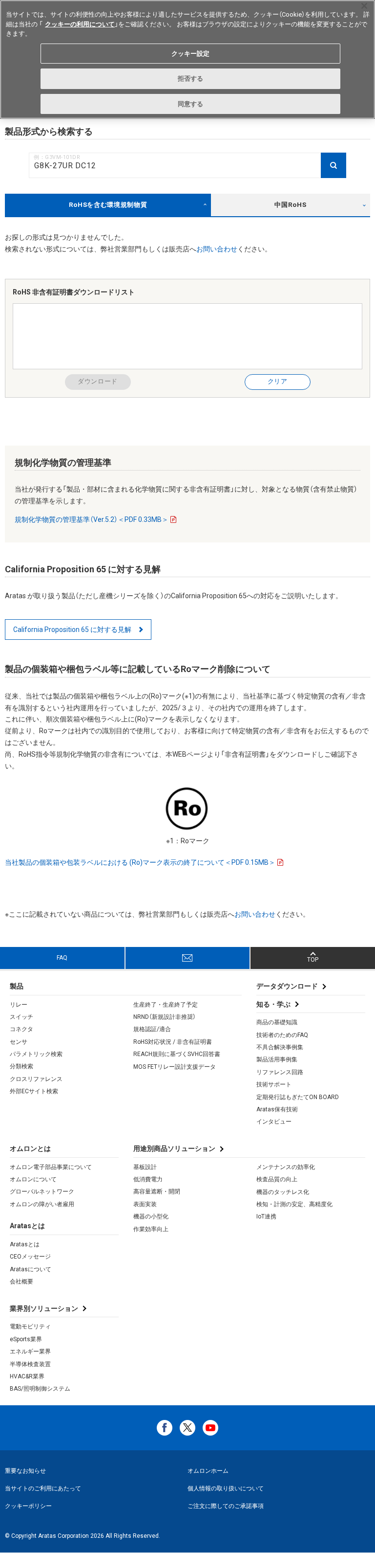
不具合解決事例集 (279, 1047)
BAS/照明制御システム (40, 1388)
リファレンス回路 (279, 1072)
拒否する (191, 78)
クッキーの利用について (80, 24)
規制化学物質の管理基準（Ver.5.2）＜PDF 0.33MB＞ (91, 519)
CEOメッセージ (30, 1256)
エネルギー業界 (30, 1351)
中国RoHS (290, 204)
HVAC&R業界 (27, 1376)
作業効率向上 (150, 1229)
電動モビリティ (30, 1326)
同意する (191, 104)
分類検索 (21, 1066)
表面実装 (145, 1204)
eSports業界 (26, 1339)
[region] (187, 59)
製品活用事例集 (276, 1059)
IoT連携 (266, 1216)
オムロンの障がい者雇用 (42, 1204)
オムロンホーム (208, 1470)
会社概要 (21, 1281)
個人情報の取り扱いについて (226, 1488)
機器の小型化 (150, 1216)
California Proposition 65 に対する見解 (72, 629)
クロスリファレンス (36, 1079)
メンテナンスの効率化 (285, 1167)
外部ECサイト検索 (34, 1091)
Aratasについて (30, 1269)
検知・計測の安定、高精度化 (294, 1204)
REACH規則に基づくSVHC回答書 (176, 1054)
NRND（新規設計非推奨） (164, 1016)
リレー (18, 1004)
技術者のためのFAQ (282, 1035)
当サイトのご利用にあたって (43, 1488)
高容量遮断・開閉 (156, 1191)
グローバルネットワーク (42, 1191)
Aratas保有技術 (277, 1109)
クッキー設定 (190, 53)
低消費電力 (148, 1179)
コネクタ (21, 1029)
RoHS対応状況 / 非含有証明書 (172, 1041)
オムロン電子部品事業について (51, 1167)
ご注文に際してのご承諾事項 (226, 1506)
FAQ (62, 957)
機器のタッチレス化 (282, 1192)
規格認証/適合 (152, 1029)
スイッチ (21, 1016)
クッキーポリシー (28, 1506)
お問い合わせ (216, 249)
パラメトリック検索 (36, 1054)
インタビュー (274, 1121)
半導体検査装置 (30, 1364)
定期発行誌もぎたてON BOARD (297, 1097)
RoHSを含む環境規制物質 (108, 204)
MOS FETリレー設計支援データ (174, 1066)
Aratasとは (25, 1244)
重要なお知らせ (25, 1470)
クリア (278, 381)
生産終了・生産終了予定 (165, 1004)
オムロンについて (33, 1179)
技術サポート (274, 1084)
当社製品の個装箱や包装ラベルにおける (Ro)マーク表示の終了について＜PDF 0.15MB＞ (140, 862)
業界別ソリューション (44, 1308)
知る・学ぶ (273, 1004)
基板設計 (145, 1167)
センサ (18, 1041)
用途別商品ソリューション (174, 1148)
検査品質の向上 (276, 1179)
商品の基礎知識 (276, 1022)
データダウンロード (287, 986)
